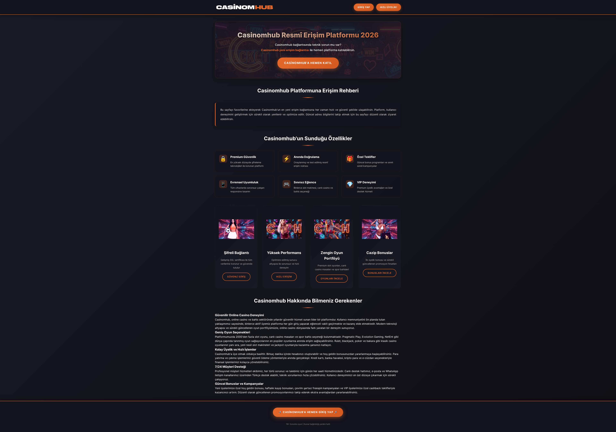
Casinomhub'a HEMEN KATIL (308, 63)
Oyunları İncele (332, 278)
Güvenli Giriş (236, 276)
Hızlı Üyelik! (388, 7)
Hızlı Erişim (284, 276)
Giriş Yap (364, 7)
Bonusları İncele (380, 273)
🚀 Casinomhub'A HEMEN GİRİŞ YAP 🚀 (308, 412)
